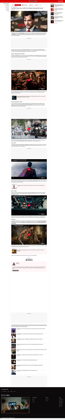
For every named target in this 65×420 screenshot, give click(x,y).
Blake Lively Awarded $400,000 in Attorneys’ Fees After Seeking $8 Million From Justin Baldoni (29, 365)
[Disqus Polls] (29, 282)
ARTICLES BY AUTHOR (15, 270)
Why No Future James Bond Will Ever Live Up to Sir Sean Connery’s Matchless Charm (58, 13)
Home (3, 1)
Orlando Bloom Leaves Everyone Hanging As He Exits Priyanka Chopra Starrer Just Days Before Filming (31, 328)
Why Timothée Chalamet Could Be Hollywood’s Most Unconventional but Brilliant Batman (58, 17)
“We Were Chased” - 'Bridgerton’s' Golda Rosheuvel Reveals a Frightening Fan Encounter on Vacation (59, 5)
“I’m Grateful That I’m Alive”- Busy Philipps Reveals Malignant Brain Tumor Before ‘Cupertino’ (29, 339)
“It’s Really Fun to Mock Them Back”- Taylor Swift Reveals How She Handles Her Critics (58, 9)
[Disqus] (29, 302)
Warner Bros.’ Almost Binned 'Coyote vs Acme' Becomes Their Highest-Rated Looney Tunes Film (30, 344)
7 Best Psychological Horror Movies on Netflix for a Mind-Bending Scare (59, 20)
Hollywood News (15, 6)
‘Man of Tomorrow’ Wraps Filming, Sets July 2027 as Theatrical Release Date (27, 370)
